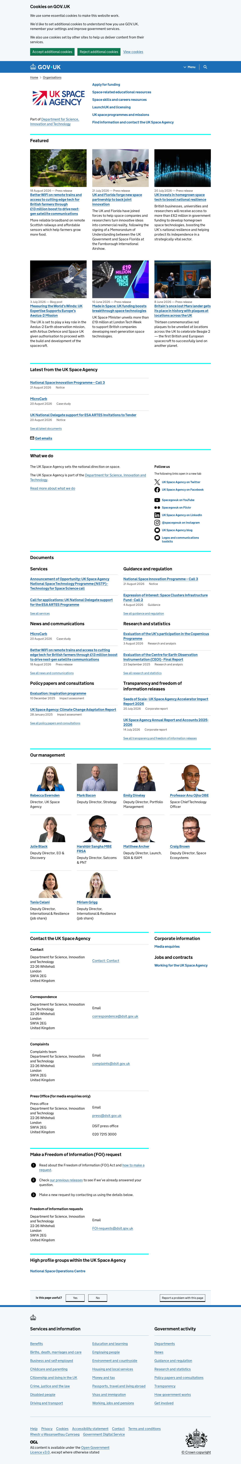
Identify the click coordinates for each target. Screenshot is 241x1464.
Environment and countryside (114, 1360)
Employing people (106, 1352)
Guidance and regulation (173, 1360)
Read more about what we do (52, 488)
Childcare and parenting (48, 1369)
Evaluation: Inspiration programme (58, 693)
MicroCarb (38, 399)
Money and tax (103, 1377)
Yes (79, 1298)
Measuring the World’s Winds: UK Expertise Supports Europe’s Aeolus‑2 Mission (56, 311)
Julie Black (38, 846)
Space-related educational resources (121, 92)
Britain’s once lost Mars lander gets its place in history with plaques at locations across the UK (182, 311)
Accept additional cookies (52, 52)
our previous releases (66, 1180)
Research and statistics (172, 1369)
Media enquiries (167, 946)
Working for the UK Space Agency (180, 965)
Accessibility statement (90, 1428)
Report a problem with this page (182, 1298)
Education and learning (110, 1343)
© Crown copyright (196, 1452)
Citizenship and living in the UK (53, 1377)
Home (34, 77)
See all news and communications (52, 673)
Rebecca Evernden (45, 795)
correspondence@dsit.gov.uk (115, 1016)
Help (34, 1428)
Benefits (36, 1343)
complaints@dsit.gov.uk (111, 1063)
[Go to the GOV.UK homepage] (45, 67)
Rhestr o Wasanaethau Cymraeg (54, 1434)
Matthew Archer (136, 846)
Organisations (52, 77)
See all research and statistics (142, 673)
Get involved (164, 1403)
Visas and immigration (109, 1394)
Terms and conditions (144, 1428)
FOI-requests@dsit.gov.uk (112, 1228)
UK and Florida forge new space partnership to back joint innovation (117, 199)
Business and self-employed (51, 1360)
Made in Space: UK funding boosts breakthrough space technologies (119, 308)
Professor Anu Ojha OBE (189, 795)
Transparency (164, 1386)
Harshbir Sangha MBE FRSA (94, 848)
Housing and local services (112, 1369)
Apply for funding (106, 84)
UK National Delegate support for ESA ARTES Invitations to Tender (83, 415)
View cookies (133, 52)
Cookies (62, 1428)
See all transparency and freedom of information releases (160, 738)
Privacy (47, 1428)
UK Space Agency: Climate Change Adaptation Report (73, 709)
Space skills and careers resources (119, 99)
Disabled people (42, 1394)
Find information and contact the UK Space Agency (133, 122)
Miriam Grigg (87, 902)
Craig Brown (180, 846)
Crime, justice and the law (50, 1386)
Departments (164, 1343)
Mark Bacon (86, 795)
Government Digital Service (104, 1434)
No (101, 1298)
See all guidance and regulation (143, 613)
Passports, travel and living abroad (119, 1386)
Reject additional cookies (99, 52)
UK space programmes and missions (120, 115)
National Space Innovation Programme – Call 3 (67, 382)
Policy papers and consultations (179, 1377)
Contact (118, 1428)
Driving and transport (46, 1403)
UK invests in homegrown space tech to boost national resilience (180, 197)
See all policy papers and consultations (55, 723)
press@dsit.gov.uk (106, 1115)
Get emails (43, 438)
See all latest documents (46, 428)
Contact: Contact (105, 960)
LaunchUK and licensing (111, 107)
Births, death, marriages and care (56, 1352)
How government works (172, 1394)
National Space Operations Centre (57, 1271)
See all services (40, 613)
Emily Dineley (134, 795)
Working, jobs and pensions (113, 1403)
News (158, 1352)
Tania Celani (40, 902)
